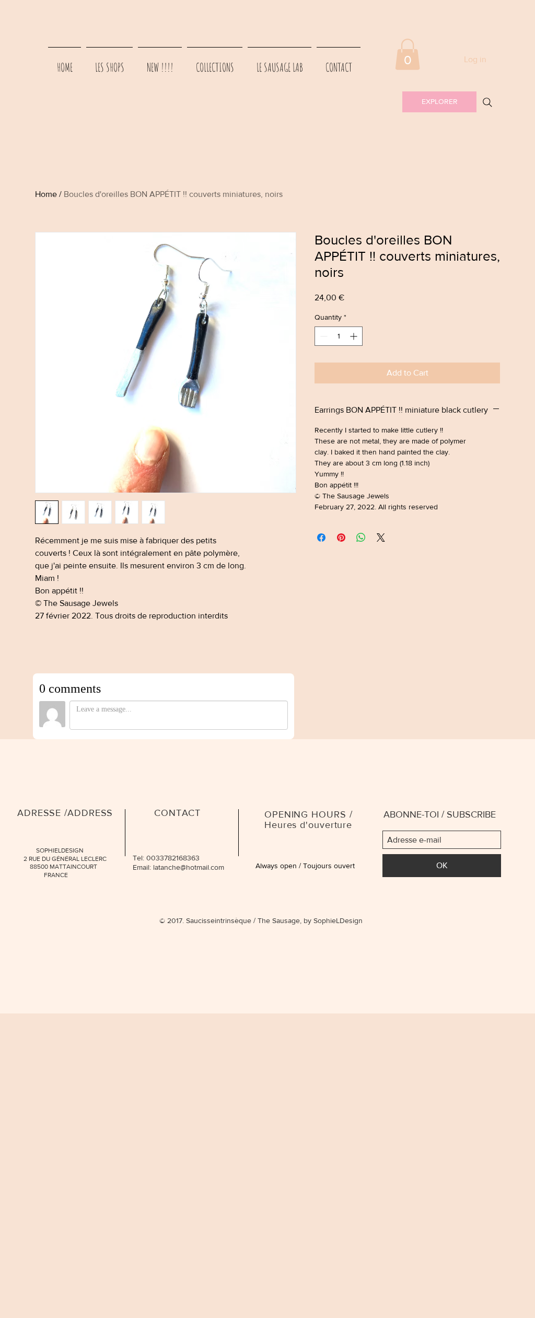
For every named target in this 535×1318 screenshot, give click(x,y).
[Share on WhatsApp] (361, 537)
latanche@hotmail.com (188, 867)
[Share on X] (381, 537)
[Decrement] (322, 336)
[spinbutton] (338, 336)
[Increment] (354, 336)
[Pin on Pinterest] (341, 537)
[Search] (487, 102)
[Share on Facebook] (321, 537)
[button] (407, 54)
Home (46, 194)
